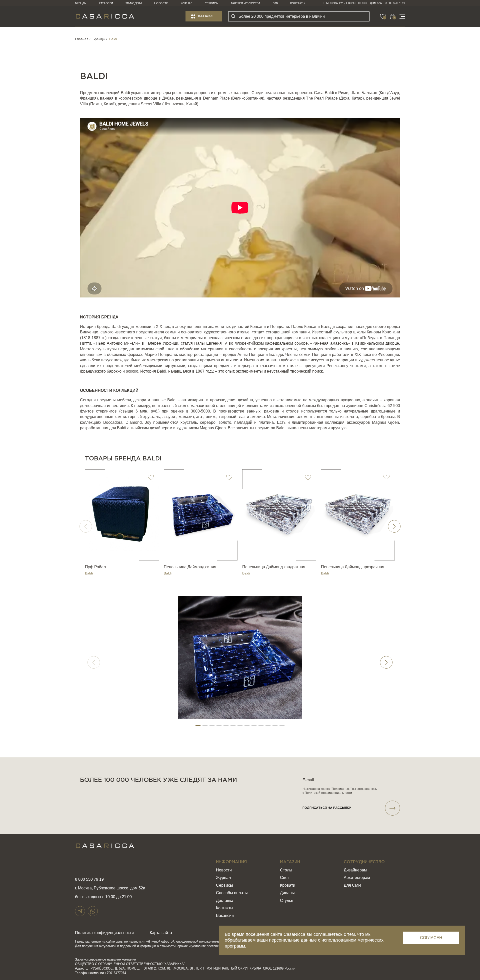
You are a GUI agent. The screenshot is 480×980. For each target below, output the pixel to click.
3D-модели (134, 3)
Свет (284, 877)
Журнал (186, 3)
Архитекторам (357, 877)
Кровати (287, 885)
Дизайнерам (355, 870)
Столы (286, 870)
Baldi (89, 573)
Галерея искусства (245, 3)
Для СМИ (352, 885)
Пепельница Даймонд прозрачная (352, 567)
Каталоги (106, 3)
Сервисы (211, 3)
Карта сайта (161, 933)
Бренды (80, 3)
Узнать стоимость (121, 554)
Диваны (287, 893)
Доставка (224, 900)
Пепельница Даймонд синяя (190, 567)
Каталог (206, 16)
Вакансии (225, 915)
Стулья (286, 900)
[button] (394, 526)
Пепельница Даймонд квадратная (273, 567)
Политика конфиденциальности (104, 933)
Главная (81, 39)
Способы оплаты (232, 893)
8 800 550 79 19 (395, 2)
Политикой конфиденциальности (328, 793)
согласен (431, 938)
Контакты (297, 3)
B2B (275, 3)
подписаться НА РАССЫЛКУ (326, 808)
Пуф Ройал (95, 567)
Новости (161, 3)
